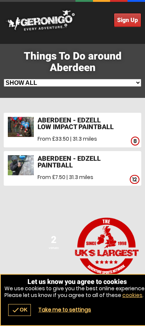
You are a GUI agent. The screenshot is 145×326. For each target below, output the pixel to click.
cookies (132, 295)
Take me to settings (64, 309)
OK (20, 310)
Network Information (106, 246)
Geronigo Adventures (72, 20)
